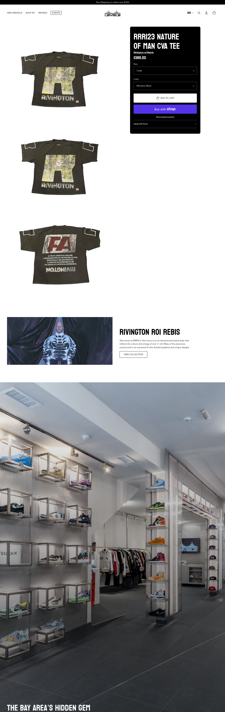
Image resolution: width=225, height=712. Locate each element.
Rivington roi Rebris (144, 52)
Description (141, 124)
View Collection (133, 354)
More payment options (165, 117)
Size (136, 64)
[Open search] (199, 13)
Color (136, 79)
